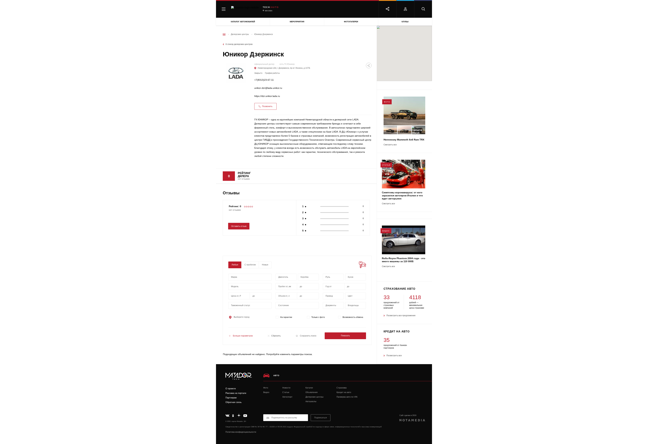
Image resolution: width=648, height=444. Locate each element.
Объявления (311, 392)
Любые (235, 265)
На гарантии (286, 317)
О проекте (230, 388)
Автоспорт (287, 397)
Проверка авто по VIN (346, 397)
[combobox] (250, 277)
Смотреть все (390, 145)
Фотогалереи (351, 22)
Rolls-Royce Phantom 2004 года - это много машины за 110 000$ (403, 260)
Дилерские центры (314, 397)
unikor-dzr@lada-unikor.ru (268, 88)
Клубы (405, 22)
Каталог (309, 388)
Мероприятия (297, 22)
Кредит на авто (343, 392)
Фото (265, 388)
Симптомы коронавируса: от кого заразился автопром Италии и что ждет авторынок (402, 195)
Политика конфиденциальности (240, 432)
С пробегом (250, 265)
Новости (286, 388)
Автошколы (310, 401)
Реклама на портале (235, 393)
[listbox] (355, 277)
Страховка (341, 388)
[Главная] (224, 34)
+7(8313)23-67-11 (264, 80)
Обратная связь (233, 402)
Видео (266, 392)
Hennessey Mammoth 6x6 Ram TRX (404, 139)
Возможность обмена (353, 317)
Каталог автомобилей (243, 22)
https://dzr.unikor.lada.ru (267, 96)
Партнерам (231, 397)
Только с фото (318, 317)
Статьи (285, 392)
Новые (265, 265)
